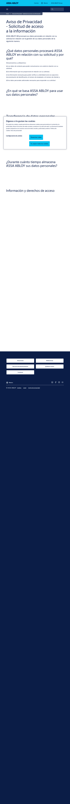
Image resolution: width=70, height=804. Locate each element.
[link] (36, 3)
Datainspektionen (44, 353)
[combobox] (57, 9)
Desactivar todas (36, 137)
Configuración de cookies (14, 135)
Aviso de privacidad (16, 130)
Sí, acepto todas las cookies (39, 144)
